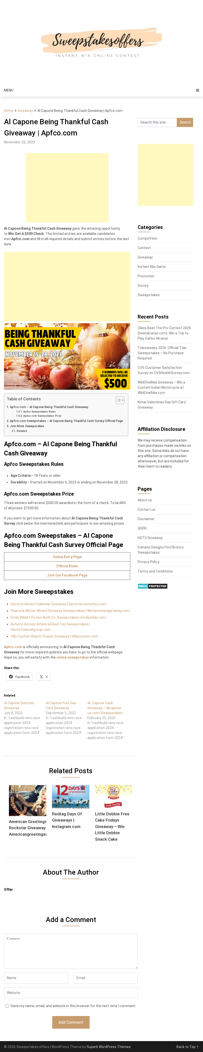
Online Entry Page (67, 557)
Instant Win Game (152, 267)
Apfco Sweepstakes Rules (39, 411)
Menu (8, 90)
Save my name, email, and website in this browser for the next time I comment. (73, 1006)
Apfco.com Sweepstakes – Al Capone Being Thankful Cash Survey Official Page (66, 421)
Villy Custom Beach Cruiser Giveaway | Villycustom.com (54, 636)
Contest (144, 248)
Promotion (146, 276)
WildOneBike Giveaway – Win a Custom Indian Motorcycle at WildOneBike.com (161, 387)
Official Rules (67, 566)
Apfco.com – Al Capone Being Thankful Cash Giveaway (49, 407)
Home (8, 111)
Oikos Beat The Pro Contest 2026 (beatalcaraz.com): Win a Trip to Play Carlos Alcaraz (164, 333)
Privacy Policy (148, 562)
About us (145, 500)
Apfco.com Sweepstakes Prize (42, 415)
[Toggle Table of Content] (117, 400)
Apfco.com (13, 647)
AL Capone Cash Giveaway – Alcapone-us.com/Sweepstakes (105, 708)
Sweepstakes (149, 295)
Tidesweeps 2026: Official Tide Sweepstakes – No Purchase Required (162, 353)
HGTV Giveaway (150, 538)
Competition (147, 238)
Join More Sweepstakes (27, 426)
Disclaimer (146, 519)
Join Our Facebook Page (67, 575)
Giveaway (25, 111)
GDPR (142, 528)
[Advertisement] (67, 188)
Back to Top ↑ (188, 1047)
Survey (143, 285)
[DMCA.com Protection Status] (153, 588)
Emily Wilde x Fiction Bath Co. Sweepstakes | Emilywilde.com (58, 617)
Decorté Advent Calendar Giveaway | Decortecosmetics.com (59, 604)
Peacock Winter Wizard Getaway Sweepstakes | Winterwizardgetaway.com (70, 611)
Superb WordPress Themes (109, 1047)
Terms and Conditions (155, 571)
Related (22, 431)
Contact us (146, 509)
